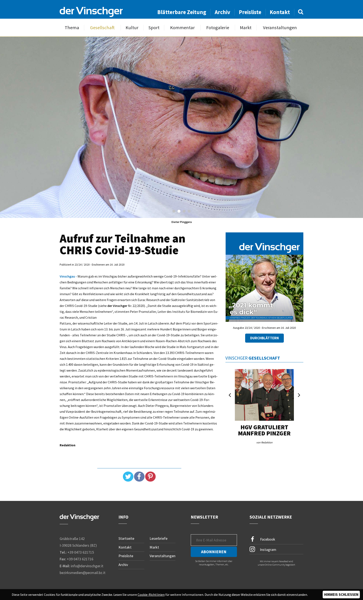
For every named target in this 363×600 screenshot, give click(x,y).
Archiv (222, 12)
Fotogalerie (217, 27)
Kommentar (182, 27)
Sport (153, 27)
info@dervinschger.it (87, 565)
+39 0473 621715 (80, 552)
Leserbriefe (158, 538)
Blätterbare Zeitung (181, 12)
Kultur (132, 27)
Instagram (267, 549)
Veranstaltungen (280, 27)
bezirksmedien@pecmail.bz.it (82, 572)
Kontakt (280, 12)
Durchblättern (264, 338)
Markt (245, 27)
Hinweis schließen (341, 594)
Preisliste (250, 12)
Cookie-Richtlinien (151, 594)
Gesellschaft (102, 27)
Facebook (267, 539)
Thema (72, 27)
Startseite (126, 538)
